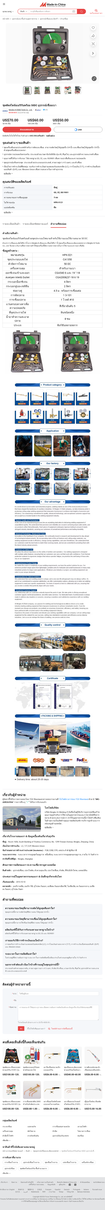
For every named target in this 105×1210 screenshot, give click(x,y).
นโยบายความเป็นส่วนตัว (45, 1182)
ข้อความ (14, 1182)
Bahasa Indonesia (83, 1192)
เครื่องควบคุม (8, 1131)
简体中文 (21, 1189)
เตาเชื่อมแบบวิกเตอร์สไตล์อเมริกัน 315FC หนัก (72, 1104)
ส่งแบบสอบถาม (27, 129)
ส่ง (21, 1028)
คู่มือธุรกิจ (62, 1184)
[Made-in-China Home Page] (52, 4)
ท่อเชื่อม (80, 1135)
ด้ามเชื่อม (64, 19)
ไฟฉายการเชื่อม (83, 1131)
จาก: (15, 993)
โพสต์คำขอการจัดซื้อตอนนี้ (60, 1028)
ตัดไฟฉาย (31, 1131)
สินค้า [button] (22, 11)
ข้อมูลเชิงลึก (51, 1184)
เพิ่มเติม (6, 1173)
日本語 (39, 1189)
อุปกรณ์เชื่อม (10, 1168)
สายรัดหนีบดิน (33, 1135)
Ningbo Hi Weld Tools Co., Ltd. (20, 110)
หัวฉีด (54, 1131)
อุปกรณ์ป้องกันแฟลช (60, 1135)
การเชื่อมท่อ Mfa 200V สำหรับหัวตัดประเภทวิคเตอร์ (32, 1104)
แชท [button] (80, 129)
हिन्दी (44, 1192)
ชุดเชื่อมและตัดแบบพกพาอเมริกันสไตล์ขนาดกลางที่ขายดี (73, 1070)
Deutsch (67, 1189)
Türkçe (61, 1192)
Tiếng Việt (70, 1192)
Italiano (86, 1189)
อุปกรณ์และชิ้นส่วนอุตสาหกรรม (24, 19)
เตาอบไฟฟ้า (82, 1126)
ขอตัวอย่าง (50, 136)
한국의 (17, 1192)
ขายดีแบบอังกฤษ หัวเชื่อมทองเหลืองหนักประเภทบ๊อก (92, 1070)
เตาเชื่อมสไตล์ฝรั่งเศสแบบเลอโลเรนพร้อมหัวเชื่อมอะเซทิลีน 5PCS (52, 1104)
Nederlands (35, 1192)
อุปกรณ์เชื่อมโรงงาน (31, 1162)
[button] (4, 4)
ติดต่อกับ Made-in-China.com (67, 1182)
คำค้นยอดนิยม (85, 1182)
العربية (25, 1192)
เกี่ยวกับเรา (4, 1182)
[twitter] (75, 1184)
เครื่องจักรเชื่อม (88, 1162)
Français (48, 1189)
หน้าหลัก (6, 19)
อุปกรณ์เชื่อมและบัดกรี (49, 19)
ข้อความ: (13, 1007)
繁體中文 (31, 1189)
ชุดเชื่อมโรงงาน (51, 1162)
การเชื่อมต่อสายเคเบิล (61, 1126)
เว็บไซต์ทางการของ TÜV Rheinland (73, 799)
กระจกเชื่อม (7, 1126)
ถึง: (15, 1000)
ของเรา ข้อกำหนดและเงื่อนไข (74, 1201)
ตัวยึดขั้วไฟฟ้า (8, 1135)
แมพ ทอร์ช (32, 1126)
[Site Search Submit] (81, 11)
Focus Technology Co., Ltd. (54, 1197)
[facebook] (70, 1184)
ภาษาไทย (52, 1192)
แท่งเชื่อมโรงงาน (69, 1162)
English (12, 1189)
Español (57, 1189)
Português (76, 1189)
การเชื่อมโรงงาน (11, 1162)
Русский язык (97, 1189)
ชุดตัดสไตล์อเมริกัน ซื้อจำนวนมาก (33, 1168)
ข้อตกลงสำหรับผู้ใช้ (27, 1182)
